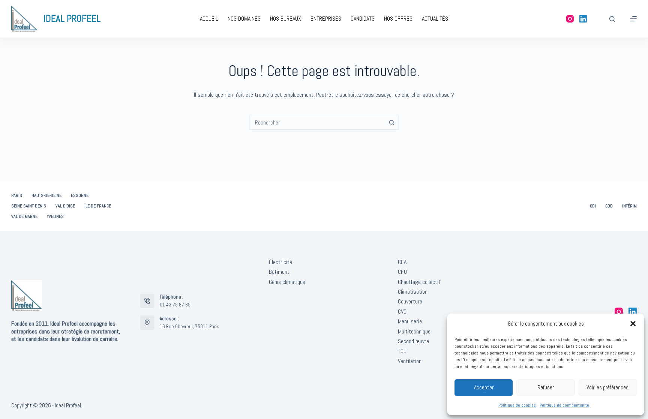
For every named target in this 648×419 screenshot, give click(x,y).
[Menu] (633, 18)
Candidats (363, 19)
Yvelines (55, 216)
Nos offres (398, 19)
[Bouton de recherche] (391, 122)
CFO (402, 272)
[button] (633, 323)
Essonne (79, 195)
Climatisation (413, 292)
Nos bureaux (285, 19)
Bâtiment (279, 272)
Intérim (629, 206)
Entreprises (325, 19)
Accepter (484, 387)
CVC (402, 311)
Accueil (209, 19)
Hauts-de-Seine (47, 195)
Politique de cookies (517, 405)
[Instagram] (570, 19)
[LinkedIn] (583, 19)
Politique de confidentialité (564, 405)
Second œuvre (413, 341)
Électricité (280, 262)
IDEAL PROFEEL (72, 18)
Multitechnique (414, 331)
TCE (402, 351)
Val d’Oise (65, 206)
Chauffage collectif (419, 282)
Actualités (435, 19)
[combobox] (316, 122)
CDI (593, 206)
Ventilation (410, 361)
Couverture (410, 301)
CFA (402, 262)
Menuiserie (410, 321)
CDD (609, 206)
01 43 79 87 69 (175, 305)
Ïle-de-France (97, 206)
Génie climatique (287, 282)
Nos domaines (244, 19)
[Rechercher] (612, 19)
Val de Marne (24, 216)
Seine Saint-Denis (28, 206)
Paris (16, 195)
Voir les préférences (607, 387)
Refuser (545, 387)
